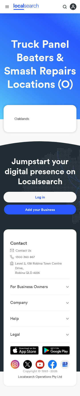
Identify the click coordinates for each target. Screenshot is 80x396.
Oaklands (21, 118)
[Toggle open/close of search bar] (65, 7)
